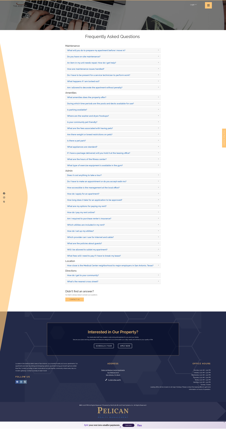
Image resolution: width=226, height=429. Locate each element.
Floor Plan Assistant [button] (224, 139)
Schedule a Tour (104, 346)
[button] (193, 4)
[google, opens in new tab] (4, 201)
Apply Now (126, 346)
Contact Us (75, 299)
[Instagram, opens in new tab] (4, 197)
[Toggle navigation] (208, 5)
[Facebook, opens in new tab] (4, 193)
